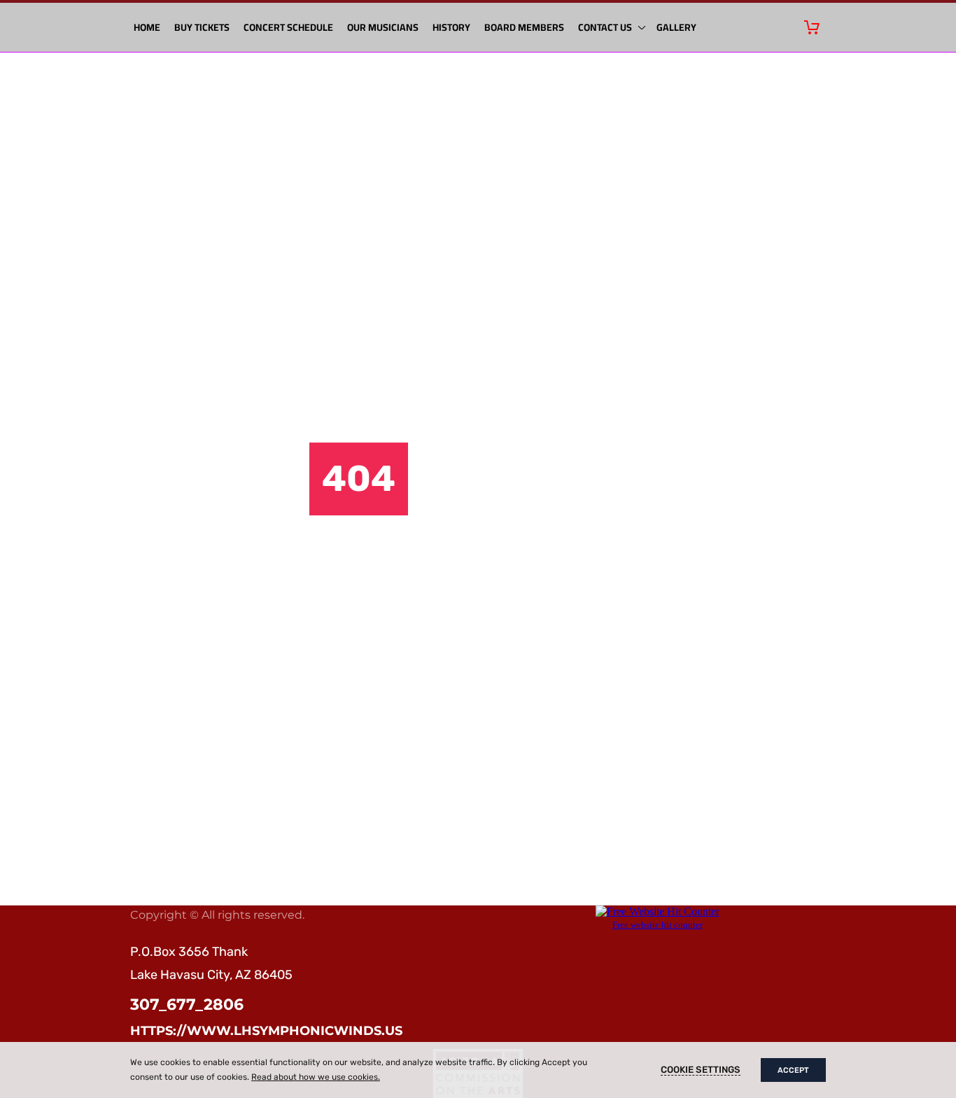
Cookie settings (700, 1069)
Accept (793, 1070)
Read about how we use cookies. (315, 1077)
